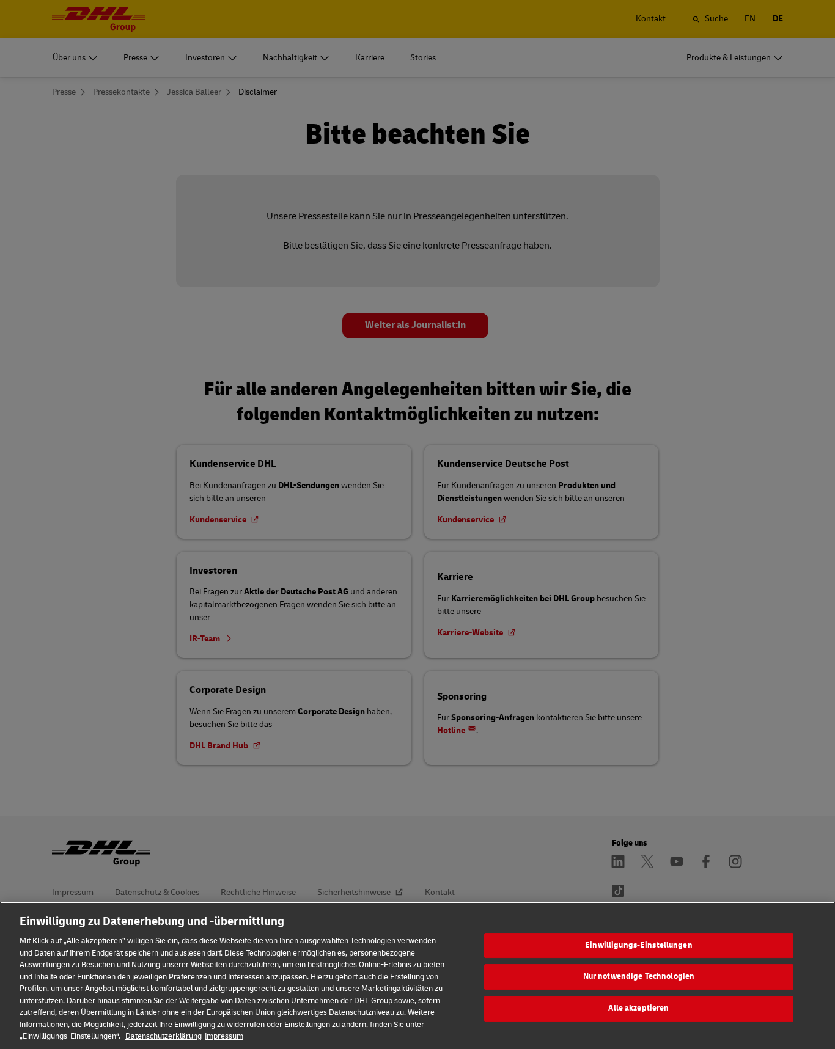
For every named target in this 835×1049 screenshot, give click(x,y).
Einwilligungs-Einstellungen (639, 945)
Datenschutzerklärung (163, 1036)
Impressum (224, 1036)
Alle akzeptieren (638, 1008)
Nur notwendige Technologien (639, 976)
